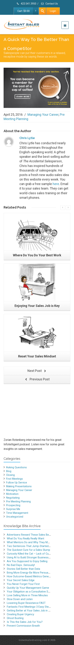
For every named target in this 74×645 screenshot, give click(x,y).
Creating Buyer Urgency (20, 614)
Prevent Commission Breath (23, 625)
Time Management (17, 512)
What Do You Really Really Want (25, 538)
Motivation (12, 494)
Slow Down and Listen (20, 599)
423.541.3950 (28, 3)
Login (53, 11)
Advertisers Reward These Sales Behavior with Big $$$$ (39, 534)
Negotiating (13, 497)
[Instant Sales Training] (37, 87)
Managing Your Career (43, 114)
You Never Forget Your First (23, 584)
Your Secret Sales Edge (20, 580)
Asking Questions (16, 467)
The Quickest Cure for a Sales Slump (28, 549)
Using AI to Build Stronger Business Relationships (36, 557)
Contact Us (51, 3)
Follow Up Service (16, 482)
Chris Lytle (27, 138)
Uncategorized (14, 516)
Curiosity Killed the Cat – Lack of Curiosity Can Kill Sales (39, 553)
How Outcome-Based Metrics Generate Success (35, 576)
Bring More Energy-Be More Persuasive (30, 572)
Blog (8, 471)
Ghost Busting (15, 618)
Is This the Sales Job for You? (25, 622)
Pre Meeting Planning (18, 501)
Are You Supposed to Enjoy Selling (27, 561)
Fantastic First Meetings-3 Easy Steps (29, 606)
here (56, 184)
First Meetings (14, 478)
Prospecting (13, 505)
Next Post (34, 371)
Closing (10, 475)
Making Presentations (19, 486)
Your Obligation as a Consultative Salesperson (34, 591)
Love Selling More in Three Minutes (27, 595)
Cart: (23, 11)
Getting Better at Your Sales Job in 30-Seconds (35, 610)
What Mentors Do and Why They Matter (30, 542)
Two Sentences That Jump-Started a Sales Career (36, 546)
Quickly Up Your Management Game (28, 587)
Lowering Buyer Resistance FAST (26, 603)
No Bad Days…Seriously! (21, 565)
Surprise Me (13, 509)
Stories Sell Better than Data (23, 568)
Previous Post (39, 379)
